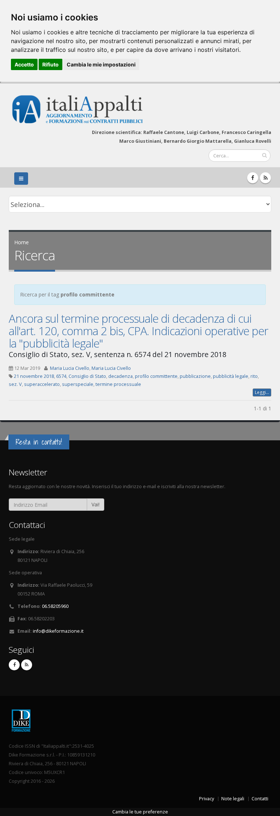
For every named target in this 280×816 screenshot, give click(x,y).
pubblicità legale (230, 376)
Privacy (206, 799)
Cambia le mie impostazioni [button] (101, 64)
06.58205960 (55, 606)
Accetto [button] (24, 64)
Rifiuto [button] (50, 64)
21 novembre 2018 (34, 376)
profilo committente (156, 376)
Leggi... (262, 392)
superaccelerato (42, 384)
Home (21, 242)
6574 (61, 376)
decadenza (120, 376)
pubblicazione (195, 376)
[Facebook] (252, 177)
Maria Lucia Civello (69, 368)
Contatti (260, 799)
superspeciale (77, 384)
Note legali (232, 799)
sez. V (15, 384)
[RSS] (265, 177)
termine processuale (118, 384)
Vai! (96, 504)
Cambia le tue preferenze (140, 812)
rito (254, 376)
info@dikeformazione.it (58, 631)
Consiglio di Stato (87, 376)
